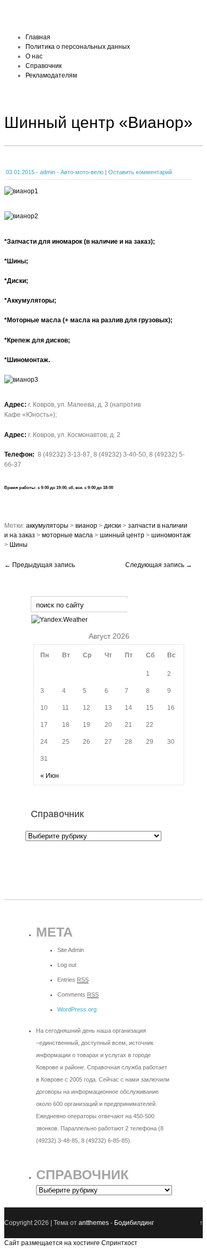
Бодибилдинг (134, 1223)
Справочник (43, 66)
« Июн (49, 775)
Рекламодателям (51, 75)
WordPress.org (77, 1009)
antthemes (94, 1223)
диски (112, 525)
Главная (37, 37)
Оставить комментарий (140, 172)
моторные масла (67, 535)
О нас (33, 56)
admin (47, 172)
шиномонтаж (171, 535)
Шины (19, 544)
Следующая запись (158, 565)
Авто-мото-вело (82, 172)
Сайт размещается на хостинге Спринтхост (70, 1243)
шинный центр (122, 535)
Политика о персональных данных (77, 46)
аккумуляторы (47, 525)
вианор (86, 525)
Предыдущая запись (39, 565)
